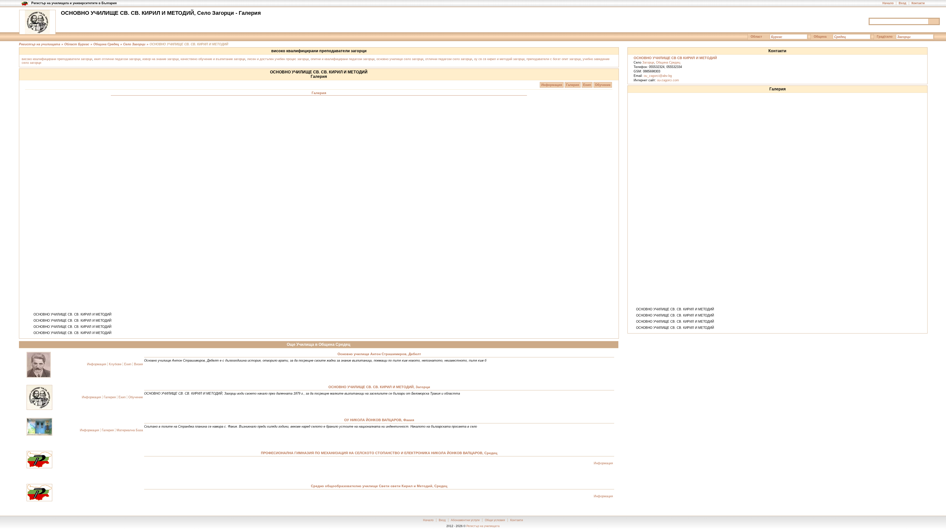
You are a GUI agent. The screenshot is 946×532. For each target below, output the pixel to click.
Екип (587, 85)
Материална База (130, 430)
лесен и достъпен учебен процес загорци (278, 59)
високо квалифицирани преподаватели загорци (57, 59)
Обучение (602, 85)
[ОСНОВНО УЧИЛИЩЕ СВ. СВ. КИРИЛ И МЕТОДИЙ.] (39, 398)
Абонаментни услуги (465, 520)
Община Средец (668, 62)
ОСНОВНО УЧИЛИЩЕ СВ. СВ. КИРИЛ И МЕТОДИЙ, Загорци (379, 387)
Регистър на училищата (483, 526)
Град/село (885, 36)
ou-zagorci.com (668, 80)
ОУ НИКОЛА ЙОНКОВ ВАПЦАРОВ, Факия (379, 420)
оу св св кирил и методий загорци (499, 59)
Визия (138, 364)
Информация (551, 85)
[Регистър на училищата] (37, 22)
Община (820, 36)
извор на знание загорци (160, 59)
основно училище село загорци (399, 59)
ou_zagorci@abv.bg (658, 76)
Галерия (572, 85)
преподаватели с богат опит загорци (553, 59)
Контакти (918, 3)
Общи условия (495, 520)
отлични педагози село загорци (448, 59)
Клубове (115, 364)
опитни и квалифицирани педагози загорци (342, 59)
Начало (888, 3)
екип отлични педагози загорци (117, 59)
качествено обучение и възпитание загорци (213, 59)
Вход (902, 3)
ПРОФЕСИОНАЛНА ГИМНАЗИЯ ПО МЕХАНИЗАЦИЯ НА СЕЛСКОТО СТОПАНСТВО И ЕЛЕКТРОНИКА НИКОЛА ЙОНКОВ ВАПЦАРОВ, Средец (379, 453)
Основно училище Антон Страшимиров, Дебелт (379, 354)
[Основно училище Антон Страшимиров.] (39, 365)
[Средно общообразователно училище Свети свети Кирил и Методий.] (39, 493)
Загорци (648, 62)
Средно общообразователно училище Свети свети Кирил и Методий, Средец (379, 486)
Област (756, 36)
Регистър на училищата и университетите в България (74, 3)
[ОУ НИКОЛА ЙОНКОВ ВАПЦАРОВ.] (39, 427)
